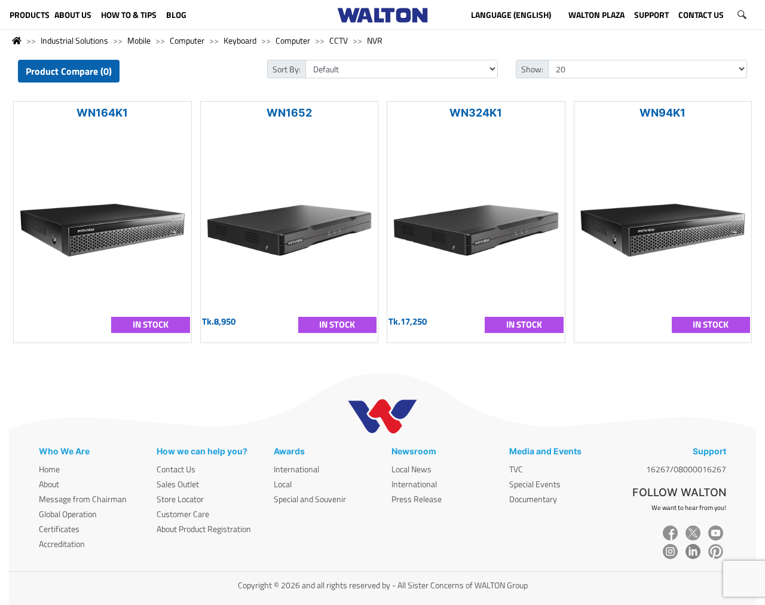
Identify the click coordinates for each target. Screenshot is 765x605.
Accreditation (62, 543)
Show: (532, 69)
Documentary (533, 499)
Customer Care (183, 514)
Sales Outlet (178, 484)
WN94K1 (662, 112)
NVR (374, 40)
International (296, 469)
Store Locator (180, 499)
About (49, 484)
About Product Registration (204, 528)
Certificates (59, 528)
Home (49, 469)
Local (283, 484)
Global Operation (68, 514)
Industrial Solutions (74, 40)
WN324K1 (475, 112)
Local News (411, 469)
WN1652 (289, 112)
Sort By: (287, 69)
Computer (187, 40)
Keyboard (240, 40)
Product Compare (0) (69, 71)
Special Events (535, 484)
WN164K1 (102, 112)
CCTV (338, 40)
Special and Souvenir (310, 499)
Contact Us (176, 469)
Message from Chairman (83, 499)
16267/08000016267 (686, 469)
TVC (516, 469)
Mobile (139, 40)
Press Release (416, 499)
